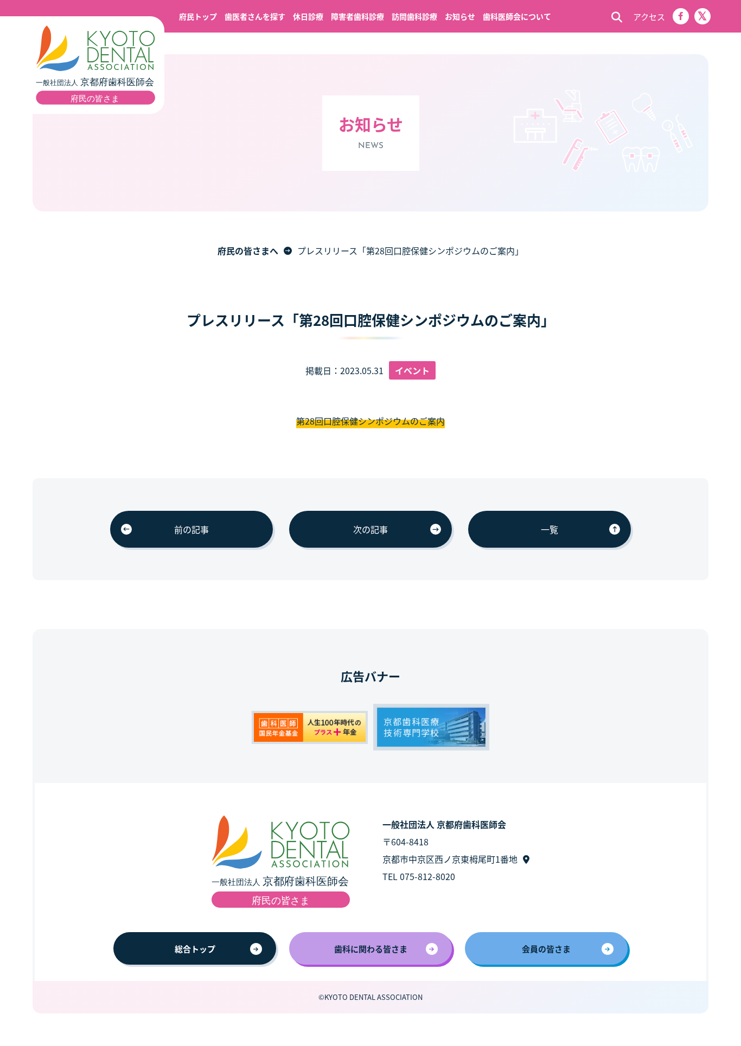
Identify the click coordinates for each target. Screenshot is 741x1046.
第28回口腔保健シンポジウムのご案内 (370, 420)
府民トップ (198, 16)
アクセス (649, 16)
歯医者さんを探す (255, 16)
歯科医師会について (517, 16)
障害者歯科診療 (357, 16)
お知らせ (460, 16)
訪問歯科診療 (414, 16)
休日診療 (308, 16)
